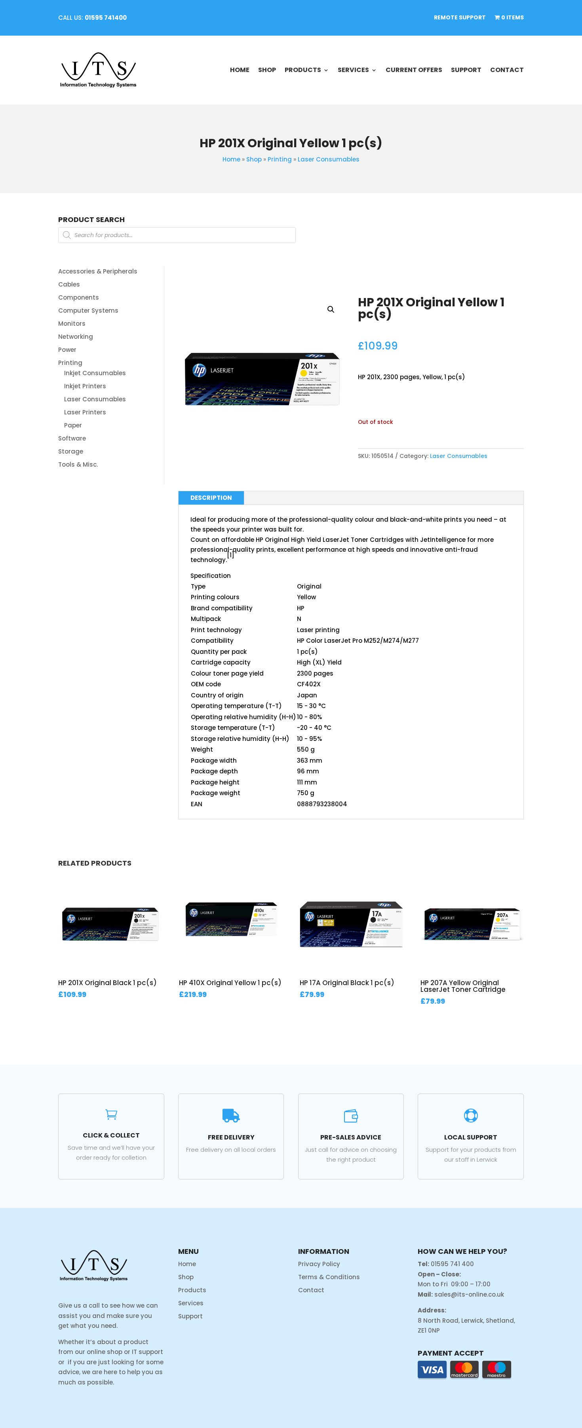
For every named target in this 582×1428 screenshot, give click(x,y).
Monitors (72, 323)
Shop (267, 69)
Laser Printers (85, 412)
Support (466, 69)
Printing (280, 159)
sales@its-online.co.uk (469, 1294)
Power (67, 350)
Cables (69, 284)
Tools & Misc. (78, 464)
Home (239, 69)
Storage (70, 451)
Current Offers (414, 69)
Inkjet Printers (85, 386)
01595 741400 (106, 17)
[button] (331, 309)
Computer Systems (88, 310)
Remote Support (460, 18)
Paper (73, 425)
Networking (75, 336)
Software (72, 438)
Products (303, 69)
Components (78, 297)
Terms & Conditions (329, 1277)
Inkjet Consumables (95, 373)
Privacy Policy (319, 1264)
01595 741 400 (452, 1264)
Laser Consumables (328, 159)
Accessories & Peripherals (97, 271)
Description (211, 498)
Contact (507, 69)
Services (353, 69)
